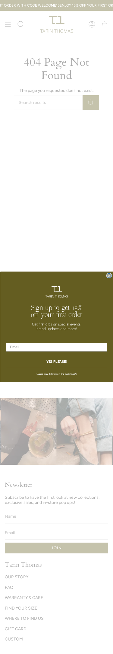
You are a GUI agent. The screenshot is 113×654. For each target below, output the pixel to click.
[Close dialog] (109, 276)
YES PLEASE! (56, 362)
